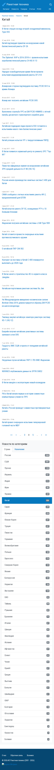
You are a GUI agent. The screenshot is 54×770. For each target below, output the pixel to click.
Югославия (27, 713)
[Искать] (49, 4)
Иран (27, 487)
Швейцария (27, 694)
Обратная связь (16, 755)
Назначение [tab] (19, 449)
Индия (27, 481)
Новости (15, 9)
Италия (27, 623)
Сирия (27, 507)
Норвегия (27, 584)
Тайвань (27, 603)
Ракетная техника (17, 4)
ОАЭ (27, 597)
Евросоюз (27, 558)
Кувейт (27, 668)
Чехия (27, 662)
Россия (27, 455)
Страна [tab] (7, 449)
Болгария (27, 707)
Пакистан (27, 532)
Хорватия (27, 720)
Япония (27, 571)
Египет (27, 655)
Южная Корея (27, 520)
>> (46, 435)
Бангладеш (27, 726)
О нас (4, 755)
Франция (27, 513)
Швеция (27, 629)
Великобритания (27, 545)
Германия (27, 539)
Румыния (27, 610)
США (27, 461)
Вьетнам (27, 681)
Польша (27, 552)
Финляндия (27, 636)
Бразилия (27, 616)
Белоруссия (27, 578)
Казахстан (27, 733)
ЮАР (27, 700)
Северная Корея (27, 565)
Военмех (30, 755)
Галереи (24, 9)
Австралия (27, 591)
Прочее (27, 468)
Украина (27, 494)
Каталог (6, 9)
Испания (27, 642)
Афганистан (27, 649)
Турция (27, 526)
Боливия (27, 739)
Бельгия (27, 687)
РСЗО (39, 9)
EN (50, 9)
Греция (27, 674)
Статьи (32, 9)
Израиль (27, 474)
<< (11, 435)
